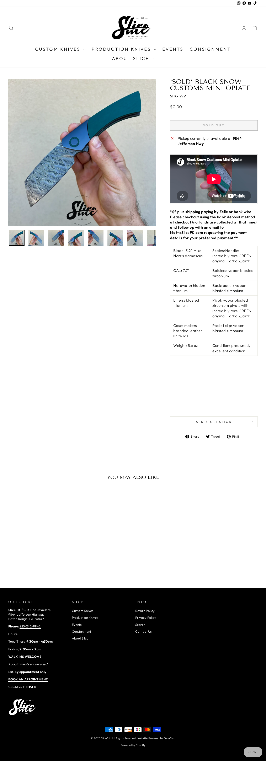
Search (140, 625)
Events (172, 49)
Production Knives (122, 49)
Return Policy (145, 611)
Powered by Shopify (133, 745)
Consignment (210, 49)
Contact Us (143, 631)
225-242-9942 (30, 626)
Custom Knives (59, 49)
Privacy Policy (145, 618)
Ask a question (214, 422)
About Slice (131, 58)
